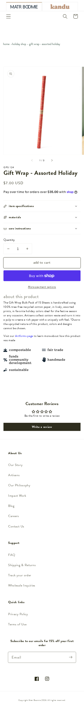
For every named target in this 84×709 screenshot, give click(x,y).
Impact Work (17, 495)
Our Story (15, 464)
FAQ (11, 554)
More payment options (42, 287)
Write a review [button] (42, 426)
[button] (8, 16)
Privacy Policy (18, 614)
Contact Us (16, 526)
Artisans (14, 475)
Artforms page (24, 336)
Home (6, 44)
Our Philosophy (19, 485)
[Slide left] (32, 160)
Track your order (19, 575)
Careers (13, 516)
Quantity (9, 240)
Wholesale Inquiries (21, 585)
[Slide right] (51, 160)
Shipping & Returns (22, 565)
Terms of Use (17, 624)
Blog (11, 505)
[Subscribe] (70, 657)
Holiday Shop (19, 44)
